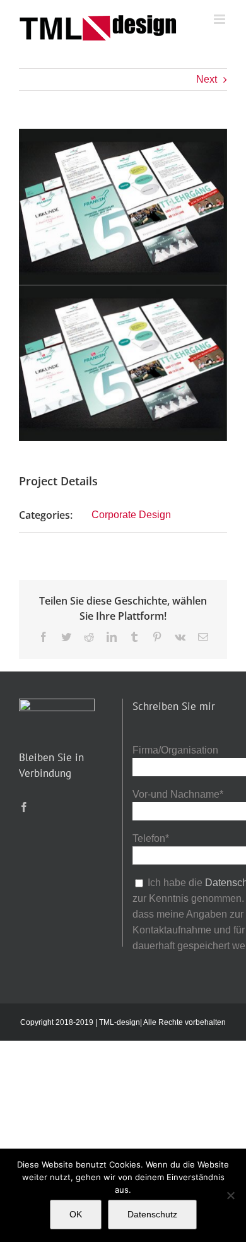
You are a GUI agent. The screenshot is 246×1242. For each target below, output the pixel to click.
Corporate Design (131, 514)
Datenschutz (152, 1214)
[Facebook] (24, 807)
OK (75, 1214)
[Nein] (230, 1195)
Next (206, 79)
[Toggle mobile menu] (220, 19)
